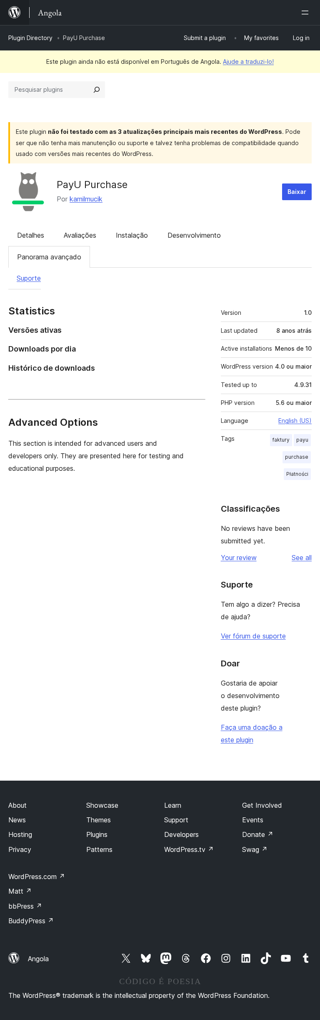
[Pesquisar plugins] (96, 89)
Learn (172, 805)
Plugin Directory (30, 37)
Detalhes (30, 235)
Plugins (97, 834)
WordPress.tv (189, 849)
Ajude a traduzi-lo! (248, 61)
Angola (38, 959)
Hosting (20, 834)
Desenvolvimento (194, 235)
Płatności (297, 474)
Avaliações (80, 235)
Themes (98, 820)
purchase (296, 457)
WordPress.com (36, 876)
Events (252, 820)
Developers (181, 834)
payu (302, 440)
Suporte (29, 278)
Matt (20, 891)
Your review (239, 557)
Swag (255, 849)
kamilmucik (86, 199)
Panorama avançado (49, 257)
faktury (281, 440)
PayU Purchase (92, 184)
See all (302, 557)
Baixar (297, 191)
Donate (257, 834)
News (17, 820)
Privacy (19, 849)
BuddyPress (31, 921)
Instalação (132, 235)
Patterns (99, 849)
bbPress (25, 906)
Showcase (102, 805)
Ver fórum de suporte (253, 636)
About (17, 805)
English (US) (295, 420)
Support (176, 820)
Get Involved (262, 805)
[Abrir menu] (306, 12)
